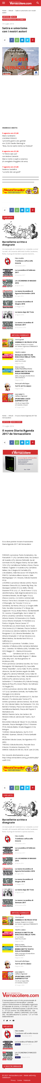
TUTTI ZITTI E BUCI (23, 386)
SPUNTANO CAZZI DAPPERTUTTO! (22, 399)
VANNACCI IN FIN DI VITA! (26, 342)
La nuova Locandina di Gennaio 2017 (24, 323)
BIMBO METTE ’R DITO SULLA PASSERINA (24, 372)
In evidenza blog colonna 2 (14, 19)
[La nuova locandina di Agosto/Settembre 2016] (7, 294)
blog (14, 17)
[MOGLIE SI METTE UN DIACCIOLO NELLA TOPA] (7, 355)
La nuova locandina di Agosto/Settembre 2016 (25, 292)
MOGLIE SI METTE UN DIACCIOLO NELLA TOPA (25, 356)
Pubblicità (27, 1080)
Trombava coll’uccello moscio (26, 1033)
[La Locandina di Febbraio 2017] (7, 273)
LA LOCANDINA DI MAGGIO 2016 (25, 1054)
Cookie (19, 1080)
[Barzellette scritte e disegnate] (20, 230)
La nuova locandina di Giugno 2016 (24, 303)
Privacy (13, 1080)
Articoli (11, 11)
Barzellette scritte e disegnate (14, 243)
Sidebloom (6, 1077)
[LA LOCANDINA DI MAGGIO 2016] (7, 283)
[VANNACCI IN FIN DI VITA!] (7, 343)
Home (4, 11)
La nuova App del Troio (24, 312)
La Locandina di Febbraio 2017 (26, 1042)
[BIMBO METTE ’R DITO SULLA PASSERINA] (7, 370)
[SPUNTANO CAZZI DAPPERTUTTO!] (7, 397)
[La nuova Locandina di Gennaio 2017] (7, 325)
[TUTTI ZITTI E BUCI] (7, 387)
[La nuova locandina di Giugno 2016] (7, 304)
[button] (38, 3)
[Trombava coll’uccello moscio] (7, 261)
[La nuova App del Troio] (7, 314)
